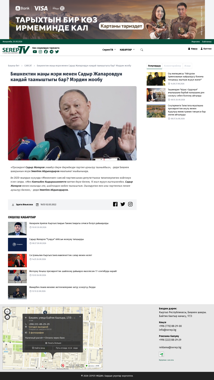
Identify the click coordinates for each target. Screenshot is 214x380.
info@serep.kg (167, 329)
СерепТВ (107, 49)
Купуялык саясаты (166, 360)
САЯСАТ (28, 65)
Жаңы (187, 66)
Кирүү (194, 48)
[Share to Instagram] (130, 204)
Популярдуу (154, 66)
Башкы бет (13, 65)
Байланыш (206, 42)
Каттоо (207, 48)
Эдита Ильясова (24, 204)
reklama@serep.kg (170, 347)
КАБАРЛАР (126, 49)
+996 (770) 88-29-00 (170, 326)
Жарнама (195, 42)
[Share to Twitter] (122, 204)
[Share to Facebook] (115, 204)
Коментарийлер (172, 66)
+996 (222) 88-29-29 (170, 339)
